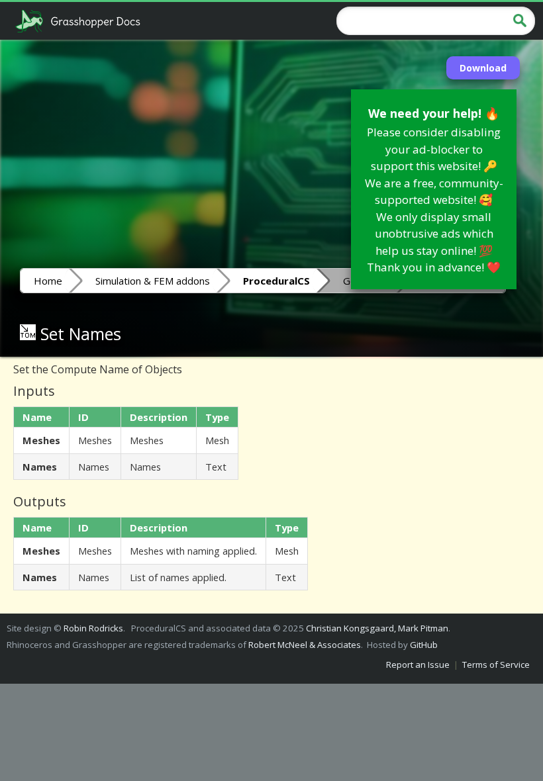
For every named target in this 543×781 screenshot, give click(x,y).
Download (483, 68)
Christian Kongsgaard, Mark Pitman (377, 628)
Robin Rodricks (93, 628)
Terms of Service (496, 664)
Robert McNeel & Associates (304, 645)
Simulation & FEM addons (152, 280)
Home (48, 280)
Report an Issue (418, 664)
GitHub (424, 645)
